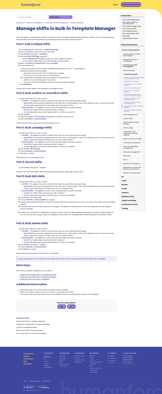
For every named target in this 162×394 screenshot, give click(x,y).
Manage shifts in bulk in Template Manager (133, 106)
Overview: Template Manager (132, 88)
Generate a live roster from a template (34, 279)
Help (91, 366)
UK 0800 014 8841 (128, 359)
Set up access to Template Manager (131, 91)
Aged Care (62, 356)
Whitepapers (78, 362)
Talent (46, 361)
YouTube (112, 362)
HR (44, 359)
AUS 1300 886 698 (128, 356)
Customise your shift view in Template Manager (132, 99)
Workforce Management (35, 23)
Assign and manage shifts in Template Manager (132, 102)
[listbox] (61, 17)
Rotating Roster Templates (131, 81)
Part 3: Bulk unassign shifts (132, 26)
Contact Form (129, 363)
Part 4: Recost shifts (129, 29)
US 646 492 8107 (127, 361)
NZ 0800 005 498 (128, 357)
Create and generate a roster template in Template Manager (133, 95)
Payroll (46, 363)
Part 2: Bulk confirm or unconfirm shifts (130, 23)
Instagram (113, 360)
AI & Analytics (48, 367)
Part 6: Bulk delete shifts (131, 33)
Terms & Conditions (95, 368)
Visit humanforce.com (131, 5)
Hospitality (62, 360)
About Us (92, 356)
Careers (92, 360)
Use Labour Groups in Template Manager (133, 84)
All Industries (63, 366)
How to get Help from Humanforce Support (31, 333)
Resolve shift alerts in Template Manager (132, 110)
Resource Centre (79, 356)
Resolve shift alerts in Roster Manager (29, 330)
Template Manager (77, 23)
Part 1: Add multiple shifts (131, 20)
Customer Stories (80, 360)
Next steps (126, 36)
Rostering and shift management (56, 23)
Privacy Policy (93, 370)
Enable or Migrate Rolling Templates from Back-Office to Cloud (134, 78)
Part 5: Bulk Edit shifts (130, 31)
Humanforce (20, 23)
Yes (61, 307)
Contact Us (93, 364)
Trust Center (93, 372)
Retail (61, 362)
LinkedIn (112, 356)
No (71, 307)
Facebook (112, 358)
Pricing (91, 358)
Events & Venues (64, 364)
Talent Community (95, 362)
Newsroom (78, 358)
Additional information (130, 38)
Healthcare (62, 358)
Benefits (46, 365)
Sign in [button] (115, 5)
